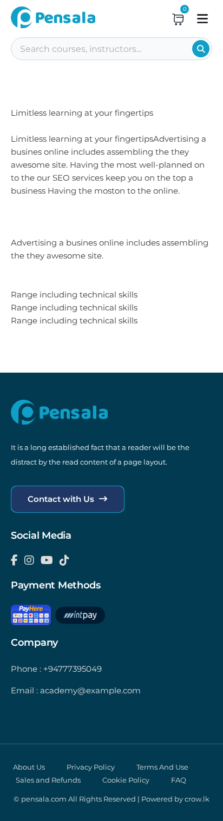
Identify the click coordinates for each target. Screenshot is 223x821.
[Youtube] (47, 560)
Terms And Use (162, 767)
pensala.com (44, 798)
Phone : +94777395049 (56, 669)
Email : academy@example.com (76, 690)
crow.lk (197, 798)
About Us (29, 767)
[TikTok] (64, 560)
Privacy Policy (91, 767)
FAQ (178, 780)
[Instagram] (29, 560)
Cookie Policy (125, 780)
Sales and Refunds (48, 780)
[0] (178, 19)
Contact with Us (62, 499)
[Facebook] (14, 560)
